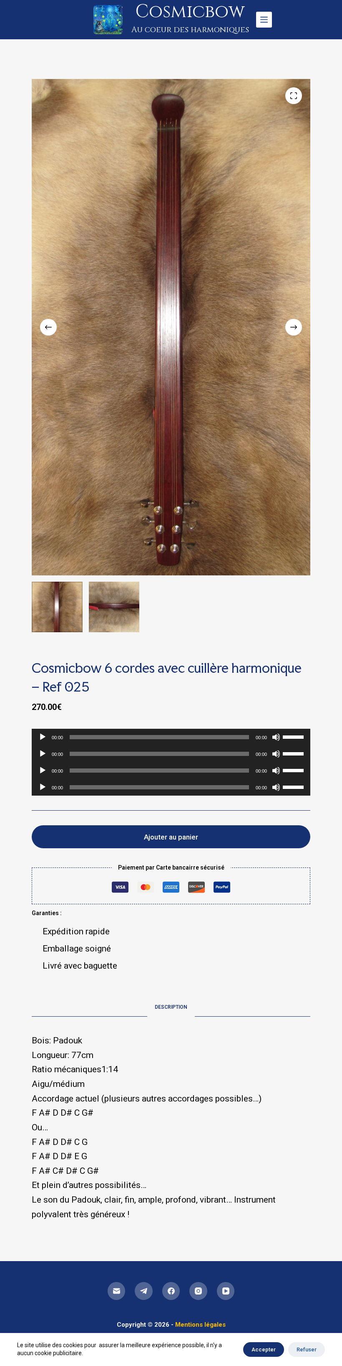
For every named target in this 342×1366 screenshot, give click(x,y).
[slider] (294, 736)
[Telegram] (144, 1291)
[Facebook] (171, 1291)
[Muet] (276, 737)
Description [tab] (171, 1007)
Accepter (263, 1349)
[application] (171, 737)
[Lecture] (42, 737)
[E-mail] (117, 1291)
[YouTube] (226, 1291)
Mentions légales (200, 1324)
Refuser (307, 1349)
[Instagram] (198, 1291)
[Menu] (264, 20)
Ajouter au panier (171, 837)
